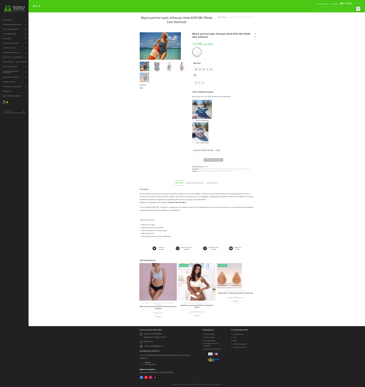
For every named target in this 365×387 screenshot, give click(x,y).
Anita (199, 171)
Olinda (211, 171)
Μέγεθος (197, 63)
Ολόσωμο (233, 169)
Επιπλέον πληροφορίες (195, 183)
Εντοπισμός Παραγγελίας (240, 344)
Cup (194, 75)
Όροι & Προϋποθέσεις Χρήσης (212, 349)
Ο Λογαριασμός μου (323, 4)
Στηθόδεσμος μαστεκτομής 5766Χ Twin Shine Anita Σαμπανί (196, 306)
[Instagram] (37, 6)
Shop (223, 17)
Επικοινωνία (335, 4)
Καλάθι (235, 340)
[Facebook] (34, 6)
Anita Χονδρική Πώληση (212, 169)
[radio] (196, 69)
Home (219, 17)
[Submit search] (23, 111)
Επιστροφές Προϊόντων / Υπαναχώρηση (210, 344)
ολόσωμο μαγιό (229, 171)
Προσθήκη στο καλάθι (213, 160)
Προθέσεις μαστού (229, 290)
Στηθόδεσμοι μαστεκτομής (202, 303)
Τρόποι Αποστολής (209, 337)
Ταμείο (235, 337)
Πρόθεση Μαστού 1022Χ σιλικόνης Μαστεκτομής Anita (235, 293)
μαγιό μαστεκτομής (218, 171)
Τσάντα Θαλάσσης (202, 120)
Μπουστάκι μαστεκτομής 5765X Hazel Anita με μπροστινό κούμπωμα (158, 307)
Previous (143, 85)
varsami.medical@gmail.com (153, 346)
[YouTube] (146, 377)
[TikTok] (39, 6)
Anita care (204, 171)
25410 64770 (148, 342)
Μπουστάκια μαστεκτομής (148, 303)
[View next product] (255, 36)
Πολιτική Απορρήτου (210, 340)
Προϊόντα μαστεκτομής (243, 169)
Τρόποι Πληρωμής (209, 334)
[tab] (179, 183)
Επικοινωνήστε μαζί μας (239, 347)
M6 (208, 171)
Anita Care (202, 169)
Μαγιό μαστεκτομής (224, 169)
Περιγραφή (179, 183)
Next (141, 88)
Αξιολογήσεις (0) (212, 183)
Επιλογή (158, 316)
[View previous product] (255, 33)
